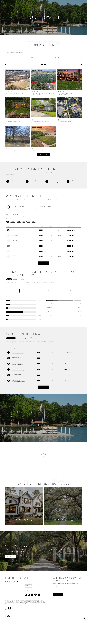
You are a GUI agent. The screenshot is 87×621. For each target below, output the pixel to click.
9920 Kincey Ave (14, 257)
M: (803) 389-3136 (28, 584)
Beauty (29, 221)
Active (24, 221)
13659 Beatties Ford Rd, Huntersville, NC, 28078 (18, 375)
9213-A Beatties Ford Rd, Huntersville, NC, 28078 (18, 381)
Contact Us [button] (10, 556)
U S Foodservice (14, 255)
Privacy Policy (65, 591)
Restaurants (13, 221)
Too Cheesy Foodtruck (15, 235)
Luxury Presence (31, 616)
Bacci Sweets (14, 240)
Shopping (19, 221)
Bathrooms (33, 57)
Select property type (9, 57)
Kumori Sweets (14, 251)
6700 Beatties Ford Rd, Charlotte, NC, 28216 (17, 353)
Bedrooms (59, 57)
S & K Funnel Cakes (15, 230)
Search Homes (43, 154)
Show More (43, 387)
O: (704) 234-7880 (28, 585)
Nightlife (34, 221)
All (8, 221)
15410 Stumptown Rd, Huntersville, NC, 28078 (18, 358)
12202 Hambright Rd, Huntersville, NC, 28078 (18, 370)
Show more (43, 262)
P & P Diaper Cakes (15, 245)
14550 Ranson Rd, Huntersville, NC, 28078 (17, 364)
